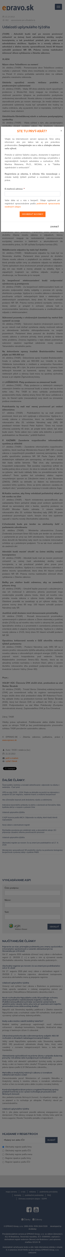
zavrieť (54, 227)
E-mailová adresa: (14, 189)
